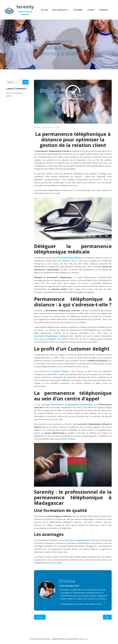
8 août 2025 (46, 127)
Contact (91, 10)
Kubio (85, 639)
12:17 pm (56, 127)
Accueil (44, 10)
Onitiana (37, 127)
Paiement (103, 10)
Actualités (78, 10)
